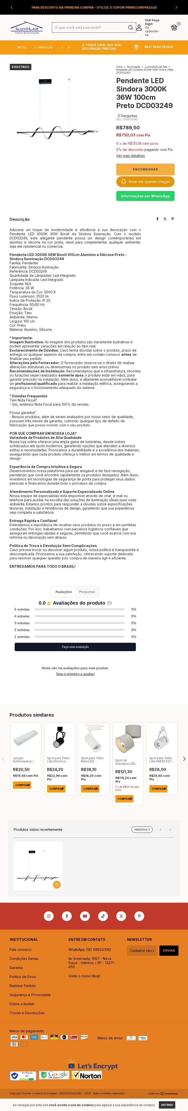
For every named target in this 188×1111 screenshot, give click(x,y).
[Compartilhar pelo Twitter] (165, 219)
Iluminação (44, 47)
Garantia (16, 968)
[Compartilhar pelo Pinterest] (172, 219)
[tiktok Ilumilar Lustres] (103, 916)
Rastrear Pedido (23, 986)
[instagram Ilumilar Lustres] (49, 916)
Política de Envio (23, 977)
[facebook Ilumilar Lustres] (67, 916)
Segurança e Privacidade (30, 995)
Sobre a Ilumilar (22, 1004)
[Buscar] (130, 27)
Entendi (167, 1104)
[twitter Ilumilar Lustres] (121, 916)
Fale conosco (21, 949)
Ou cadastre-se (152, 31)
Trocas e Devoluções (27, 1013)
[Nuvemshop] (163, 1094)
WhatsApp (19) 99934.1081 (89, 949)
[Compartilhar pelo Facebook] (157, 219)
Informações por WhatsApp (145, 196)
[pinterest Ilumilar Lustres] (139, 916)
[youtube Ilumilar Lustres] (85, 916)
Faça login (152, 22)
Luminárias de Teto (156, 66)
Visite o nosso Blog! (84, 976)
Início (21, 47)
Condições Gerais (24, 958)
